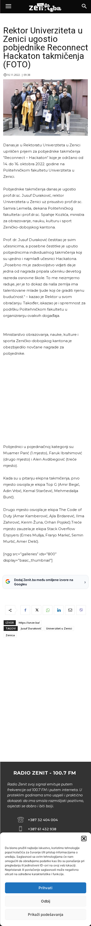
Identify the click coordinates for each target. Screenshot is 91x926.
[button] (83, 838)
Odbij (45, 901)
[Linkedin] (59, 610)
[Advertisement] (44, 400)
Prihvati (45, 888)
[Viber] (81, 610)
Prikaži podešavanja (45, 914)
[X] (36, 610)
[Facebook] (25, 610)
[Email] (70, 610)
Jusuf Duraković (31, 628)
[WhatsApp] (47, 610)
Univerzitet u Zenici (59, 628)
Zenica (10, 635)
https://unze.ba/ (29, 622)
